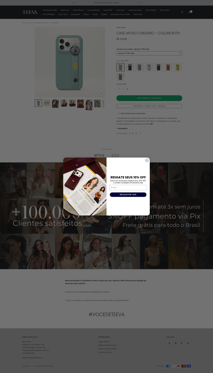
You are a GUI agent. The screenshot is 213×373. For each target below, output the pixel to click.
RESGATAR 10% (128, 195)
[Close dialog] (147, 160)
